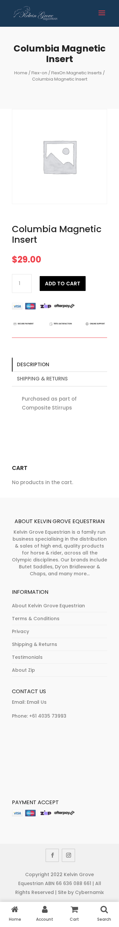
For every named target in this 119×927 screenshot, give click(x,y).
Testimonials (27, 657)
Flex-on (39, 73)
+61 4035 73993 (47, 716)
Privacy (20, 631)
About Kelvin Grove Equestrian (48, 605)
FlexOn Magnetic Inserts (76, 73)
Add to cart (62, 283)
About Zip (23, 670)
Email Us (37, 702)
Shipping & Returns (42, 378)
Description (33, 364)
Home (20, 73)
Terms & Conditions (36, 618)
